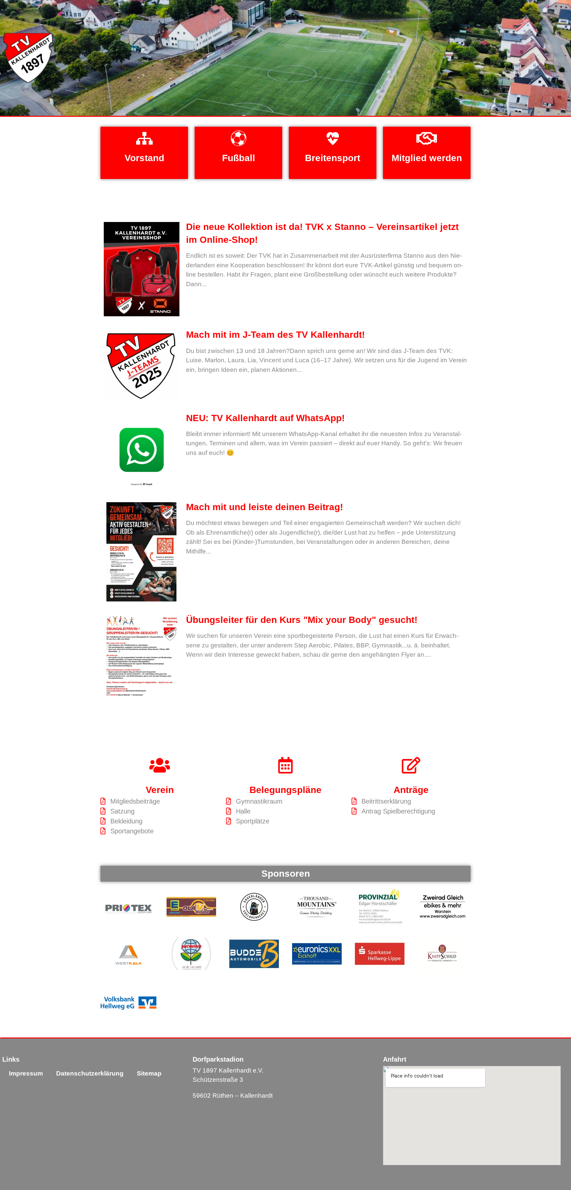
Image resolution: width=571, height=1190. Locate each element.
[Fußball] (238, 138)
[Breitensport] (332, 138)
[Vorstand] (144, 138)
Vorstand (144, 158)
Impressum (26, 1073)
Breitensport (332, 158)
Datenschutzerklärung (90, 1073)
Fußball (238, 158)
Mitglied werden (427, 158)
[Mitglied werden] (427, 138)
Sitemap (149, 1073)
